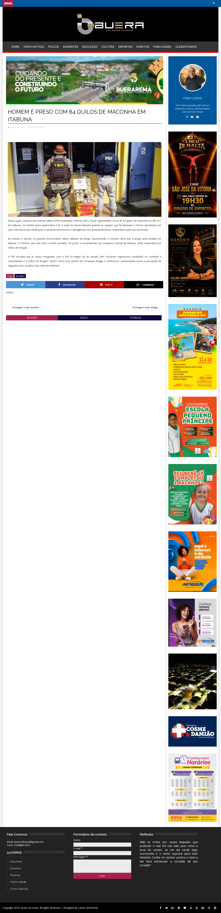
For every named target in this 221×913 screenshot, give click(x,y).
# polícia (20, 276)
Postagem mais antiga (145, 307)
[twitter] (166, 907)
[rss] (196, 907)
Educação (89, 46)
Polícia (53, 46)
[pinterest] (178, 907)
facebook (135, 317)
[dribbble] (190, 907)
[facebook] (160, 907)
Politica (15, 875)
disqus (84, 317)
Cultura (108, 46)
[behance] (202, 907)
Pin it (109, 284)
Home (15, 46)
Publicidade (162, 46)
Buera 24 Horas (30, 907)
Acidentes (70, 46)
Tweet (31, 284)
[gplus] (172, 907)
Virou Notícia (33, 46)
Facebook (69, 284)
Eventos (143, 46)
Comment (148, 284)
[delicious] (215, 907)
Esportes (125, 46)
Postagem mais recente (25, 307)
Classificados (186, 46)
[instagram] (209, 907)
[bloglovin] (184, 907)
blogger (32, 317)
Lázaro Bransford (88, 907)
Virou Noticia (19, 888)
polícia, (42, 127)
